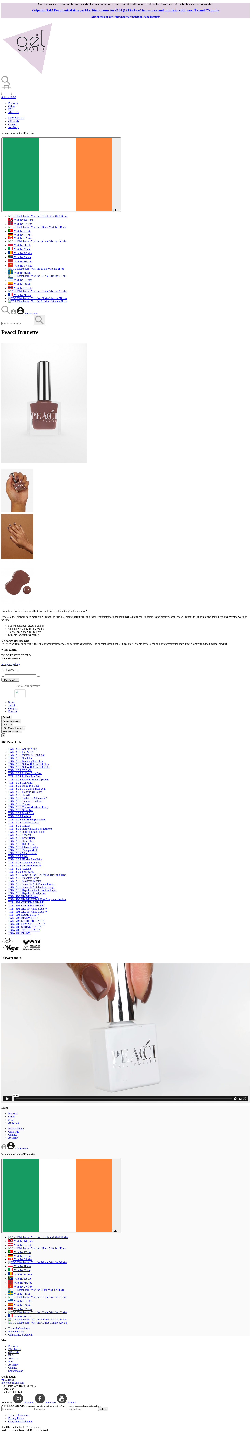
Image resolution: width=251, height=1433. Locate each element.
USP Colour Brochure (13, 728)
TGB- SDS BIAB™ (19, 933)
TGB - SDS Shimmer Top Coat (25, 801)
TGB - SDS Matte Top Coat (23, 785)
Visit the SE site (22, 272)
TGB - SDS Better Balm (21, 837)
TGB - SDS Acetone (19, 868)
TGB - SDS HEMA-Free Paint (25, 859)
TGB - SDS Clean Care (21, 841)
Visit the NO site (22, 288)
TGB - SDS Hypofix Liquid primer (27, 893)
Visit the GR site (22, 279)
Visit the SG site (57, 241)
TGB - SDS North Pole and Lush (26, 831)
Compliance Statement (20, 1334)
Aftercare (7, 724)
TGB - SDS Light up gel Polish (25, 791)
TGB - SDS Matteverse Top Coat (26, 754)
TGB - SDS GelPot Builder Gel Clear (28, 764)
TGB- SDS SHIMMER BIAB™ (26, 920)
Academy (13, 127)
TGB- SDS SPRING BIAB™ (24, 927)
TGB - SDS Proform (19, 816)
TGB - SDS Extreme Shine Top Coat (28, 779)
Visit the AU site (58, 301)
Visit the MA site (22, 261)
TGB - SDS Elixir (18, 856)
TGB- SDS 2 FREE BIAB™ (24, 930)
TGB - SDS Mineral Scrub (22, 853)
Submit (103, 1409)
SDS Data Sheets (11, 731)
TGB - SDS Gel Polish (20, 782)
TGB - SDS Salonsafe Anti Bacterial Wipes (31, 884)
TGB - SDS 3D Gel (19, 794)
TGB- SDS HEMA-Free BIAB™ (26, 923)
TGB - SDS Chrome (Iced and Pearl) (28, 807)
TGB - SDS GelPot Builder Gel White (29, 767)
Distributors (14, 1349)
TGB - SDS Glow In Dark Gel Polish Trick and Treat (37, 874)
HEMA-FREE (16, 118)
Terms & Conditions (19, 1328)
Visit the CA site (22, 238)
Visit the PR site (57, 227)
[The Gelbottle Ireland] (27, 74)
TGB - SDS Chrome (19, 804)
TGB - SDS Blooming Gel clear (25, 761)
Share (11, 702)
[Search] (6, 313)
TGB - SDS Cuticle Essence (23, 822)
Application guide (11, 721)
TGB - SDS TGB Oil (20, 770)
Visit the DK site (22, 223)
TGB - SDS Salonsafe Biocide (24, 880)
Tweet (11, 705)
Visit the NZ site (58, 298)
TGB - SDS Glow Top (20, 810)
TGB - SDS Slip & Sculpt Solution (27, 819)
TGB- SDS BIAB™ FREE (23, 917)
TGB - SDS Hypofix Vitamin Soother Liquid (32, 890)
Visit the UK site (58, 216)
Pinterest (12, 711)
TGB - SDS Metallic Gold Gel (24, 865)
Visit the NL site (57, 291)
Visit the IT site (21, 249)
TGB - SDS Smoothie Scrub (23, 877)
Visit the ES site (22, 284)
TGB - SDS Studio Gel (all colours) (27, 797)
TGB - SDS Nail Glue (20, 758)
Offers (11, 106)
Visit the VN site (22, 265)
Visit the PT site (22, 231)
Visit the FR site (22, 295)
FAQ (11, 109)
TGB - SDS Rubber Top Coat (24, 776)
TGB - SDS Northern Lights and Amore (30, 828)
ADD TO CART (10, 680)
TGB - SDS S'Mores (19, 834)
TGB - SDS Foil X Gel (20, 751)
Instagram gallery (10, 664)
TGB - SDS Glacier (19, 825)
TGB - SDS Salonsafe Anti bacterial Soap (30, 887)
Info (10, 1361)
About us (13, 1358)
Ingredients (9, 649)
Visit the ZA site (22, 257)
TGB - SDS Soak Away (21, 871)
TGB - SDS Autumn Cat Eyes (24, 862)
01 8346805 (7, 1379)
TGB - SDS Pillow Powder (23, 847)
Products (13, 103)
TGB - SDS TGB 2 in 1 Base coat (26, 788)
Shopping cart (15, 1370)
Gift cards (13, 121)
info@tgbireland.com (12, 1382)
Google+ (13, 708)
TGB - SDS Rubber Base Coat (25, 773)
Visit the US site (57, 275)
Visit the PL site (22, 245)
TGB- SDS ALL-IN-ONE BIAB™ (27, 908)
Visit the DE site (22, 234)
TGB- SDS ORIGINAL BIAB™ (26, 902)
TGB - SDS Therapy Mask (23, 850)
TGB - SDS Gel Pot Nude (22, 748)
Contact (12, 124)
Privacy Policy (16, 1331)
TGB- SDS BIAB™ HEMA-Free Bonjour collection (37, 899)
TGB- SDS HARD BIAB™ (23, 914)
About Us (13, 112)
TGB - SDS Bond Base (21, 813)
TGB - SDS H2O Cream (21, 844)
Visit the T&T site (23, 219)
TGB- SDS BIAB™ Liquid (23, 896)
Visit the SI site (55, 268)
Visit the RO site (22, 253)
